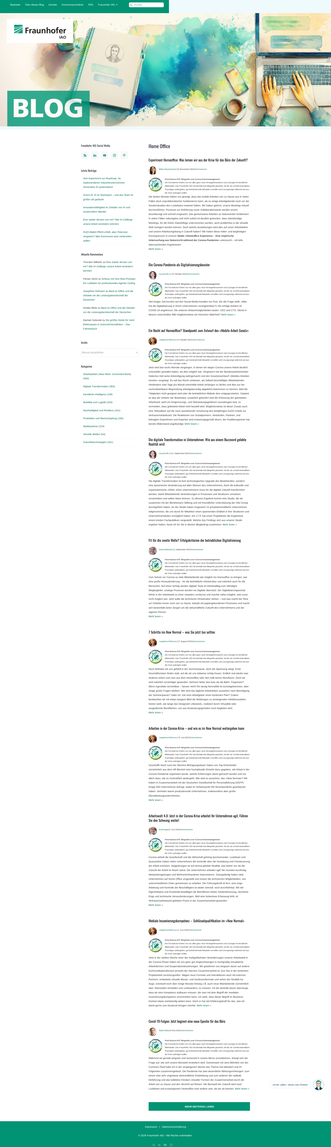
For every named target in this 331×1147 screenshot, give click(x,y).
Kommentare (201, 169)
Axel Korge (163, 829)
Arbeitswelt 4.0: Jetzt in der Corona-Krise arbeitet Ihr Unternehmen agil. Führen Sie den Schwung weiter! (198, 818)
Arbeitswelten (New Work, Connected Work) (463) (107, 376)
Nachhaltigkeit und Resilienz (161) (101, 410)
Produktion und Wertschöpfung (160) (103, 418)
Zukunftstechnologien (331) (98, 442)
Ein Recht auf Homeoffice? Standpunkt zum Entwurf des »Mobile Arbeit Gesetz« (199, 330)
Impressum (151, 1126)
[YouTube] (105, 155)
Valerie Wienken (166, 549)
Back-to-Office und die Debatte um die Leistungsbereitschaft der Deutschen (108, 295)
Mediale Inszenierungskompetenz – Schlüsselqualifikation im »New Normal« (196, 920)
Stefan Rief (163, 1030)
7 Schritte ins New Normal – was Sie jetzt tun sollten (182, 632)
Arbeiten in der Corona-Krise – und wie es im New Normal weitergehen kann (196, 728)
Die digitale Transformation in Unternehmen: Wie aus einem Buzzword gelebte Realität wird (197, 442)
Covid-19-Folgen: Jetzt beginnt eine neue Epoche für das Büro (187, 1021)
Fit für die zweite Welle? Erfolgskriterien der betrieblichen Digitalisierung (195, 540)
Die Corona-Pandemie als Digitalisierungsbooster (179, 264)
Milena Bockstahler (167, 169)
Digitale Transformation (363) (99, 386)
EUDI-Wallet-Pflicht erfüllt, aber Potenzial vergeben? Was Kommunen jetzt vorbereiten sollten (107, 236)
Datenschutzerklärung (174, 1126)
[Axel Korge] (153, 828)
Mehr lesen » (156, 249)
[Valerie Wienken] (153, 548)
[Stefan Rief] (153, 1029)
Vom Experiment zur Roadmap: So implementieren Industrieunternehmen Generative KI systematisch (104, 182)
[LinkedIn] (95, 155)
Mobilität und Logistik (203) (98, 402)
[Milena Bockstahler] (153, 168)
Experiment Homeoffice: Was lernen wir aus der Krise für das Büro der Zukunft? (198, 159)
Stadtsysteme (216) (93, 426)
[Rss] (85, 155)
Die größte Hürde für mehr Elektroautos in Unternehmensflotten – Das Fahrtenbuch (109, 324)
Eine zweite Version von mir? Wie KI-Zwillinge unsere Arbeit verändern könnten (108, 266)
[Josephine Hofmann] (153, 339)
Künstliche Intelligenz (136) (98, 394)
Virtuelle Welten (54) (94, 434)
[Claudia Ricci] (153, 273)
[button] (318, 1084)
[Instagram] (114, 155)
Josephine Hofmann (168, 339)
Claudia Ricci (164, 274)
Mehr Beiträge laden (199, 1106)
